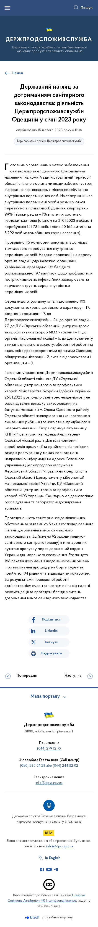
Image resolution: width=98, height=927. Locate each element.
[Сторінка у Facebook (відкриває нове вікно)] (42, 869)
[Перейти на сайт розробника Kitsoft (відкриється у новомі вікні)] (32, 917)
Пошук (87, 8)
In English (52, 858)
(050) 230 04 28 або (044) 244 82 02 (49, 766)
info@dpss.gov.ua (49, 783)
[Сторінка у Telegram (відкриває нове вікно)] (56, 869)
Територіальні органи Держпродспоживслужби (49, 141)
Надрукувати (51, 653)
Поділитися (51, 619)
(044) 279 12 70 (49, 748)
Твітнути (51, 642)
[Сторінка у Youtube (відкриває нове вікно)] (49, 869)
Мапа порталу (45, 696)
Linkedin (51, 631)
